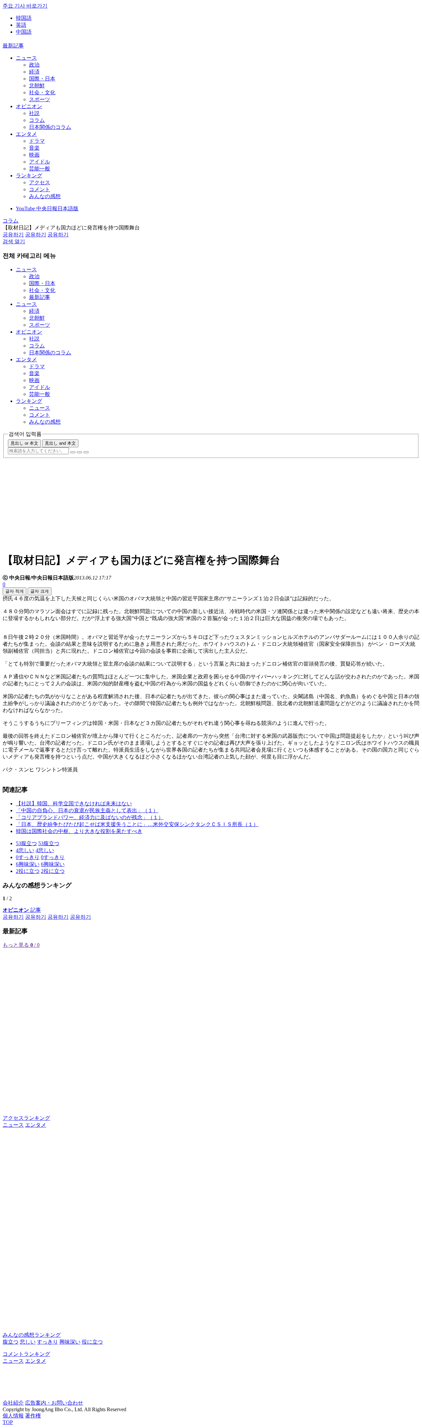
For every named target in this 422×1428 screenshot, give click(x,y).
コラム (37, 120)
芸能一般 (39, 168)
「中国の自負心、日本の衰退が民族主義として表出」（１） (87, 810)
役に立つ (92, 1342)
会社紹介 (13, 1403)
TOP (8, 1422)
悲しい (28, 1342)
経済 (34, 71)
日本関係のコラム (50, 127)
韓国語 (24, 18)
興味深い (69, 1342)
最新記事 (13, 45)
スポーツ (39, 99)
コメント (39, 189)
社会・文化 (42, 92)
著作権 (33, 1415)
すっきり (47, 1342)
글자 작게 (14, 591)
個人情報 (13, 1415)
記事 (22, 910)
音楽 (34, 148)
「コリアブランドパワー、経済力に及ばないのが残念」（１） (90, 817)
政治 (34, 65)
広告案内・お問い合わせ (54, 1403)
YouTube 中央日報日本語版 (47, 208)
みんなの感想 (45, 196)
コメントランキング (26, 1354)
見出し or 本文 (24, 443)
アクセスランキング (26, 1118)
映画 (34, 155)
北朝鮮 (37, 85)
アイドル (39, 161)
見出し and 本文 (60, 443)
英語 (21, 25)
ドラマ (37, 141)
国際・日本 (42, 78)
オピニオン (29, 106)
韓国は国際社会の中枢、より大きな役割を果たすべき (79, 831)
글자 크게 (39, 591)
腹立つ (10, 1342)
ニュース (26, 58)
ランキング (29, 175)
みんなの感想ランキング (32, 1335)
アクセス (39, 182)
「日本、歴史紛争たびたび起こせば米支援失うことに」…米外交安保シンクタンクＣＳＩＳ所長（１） (137, 824)
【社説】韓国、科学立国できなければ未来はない (74, 803)
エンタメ (26, 134)
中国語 (24, 32)
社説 (34, 113)
